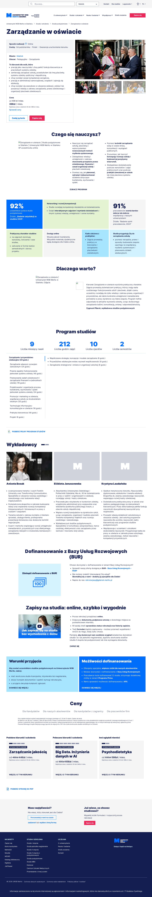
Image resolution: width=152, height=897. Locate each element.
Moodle (7, 853)
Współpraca (106, 15)
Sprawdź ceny (15, 110)
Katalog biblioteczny (12, 860)
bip (144, 851)
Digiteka (8, 863)
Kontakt (106, 4)
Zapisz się (138, 15)
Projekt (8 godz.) (17, 417)
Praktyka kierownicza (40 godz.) (23, 413)
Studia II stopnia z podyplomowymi (33, 854)
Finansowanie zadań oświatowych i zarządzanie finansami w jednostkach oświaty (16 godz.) (26, 380)
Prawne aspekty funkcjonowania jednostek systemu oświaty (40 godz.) (26, 372)
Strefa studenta (120, 15)
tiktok (138, 851)
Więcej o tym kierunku (20, 774)
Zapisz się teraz (77, 718)
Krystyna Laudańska (114, 483)
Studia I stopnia (32, 843)
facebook (115, 851)
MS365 (7, 856)
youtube (134, 851)
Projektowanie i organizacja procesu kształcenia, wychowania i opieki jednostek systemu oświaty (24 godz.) (26, 389)
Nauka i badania (92, 15)
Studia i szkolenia (76, 15)
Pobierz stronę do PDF (21, 789)
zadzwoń (32, 822)
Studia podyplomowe (34, 858)
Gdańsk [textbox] (81, 4)
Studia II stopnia (33, 850)
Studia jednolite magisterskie (37, 846)
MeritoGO (8, 850)
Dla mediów (116, 4)
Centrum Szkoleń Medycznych (38, 868)
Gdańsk (20, 56)
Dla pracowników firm (118, 711)
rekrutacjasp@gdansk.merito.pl (98, 580)
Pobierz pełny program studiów (28, 431)
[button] (86, 87)
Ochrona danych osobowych (34, 882)
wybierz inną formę (48, 822)
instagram (129, 851)
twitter (124, 851)
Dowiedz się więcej (18, 688)
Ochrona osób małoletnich (56, 882)
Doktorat (30, 865)
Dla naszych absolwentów (56, 711)
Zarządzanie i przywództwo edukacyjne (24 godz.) (21, 358)
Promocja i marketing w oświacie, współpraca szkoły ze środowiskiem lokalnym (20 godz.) (25, 399)
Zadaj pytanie (18, 118)
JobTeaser (8, 866)
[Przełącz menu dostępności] (139, 4)
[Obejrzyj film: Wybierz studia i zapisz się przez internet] (39, 626)
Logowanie (127, 4)
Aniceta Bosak (15, 483)
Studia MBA (31, 862)
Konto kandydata (11, 846)
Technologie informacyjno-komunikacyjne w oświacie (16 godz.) (26, 407)
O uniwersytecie (60, 15)
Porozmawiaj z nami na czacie (42, 817)
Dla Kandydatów (31, 711)
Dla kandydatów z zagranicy (88, 711)
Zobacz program (78, 189)
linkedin (120, 851)
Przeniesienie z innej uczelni (37, 872)
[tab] (43, 444)
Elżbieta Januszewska (67, 483)
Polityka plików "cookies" (76, 882)
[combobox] (88, 4)
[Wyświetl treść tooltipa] (26, 44)
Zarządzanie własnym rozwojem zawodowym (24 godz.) (23, 365)
